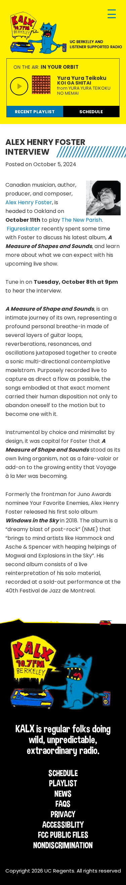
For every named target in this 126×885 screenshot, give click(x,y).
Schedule (63, 773)
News (63, 794)
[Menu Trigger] (111, 14)
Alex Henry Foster (28, 202)
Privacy (63, 814)
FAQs (63, 804)
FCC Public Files (63, 835)
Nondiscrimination (63, 845)
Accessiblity (63, 825)
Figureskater (23, 229)
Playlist (63, 783)
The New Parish (81, 220)
